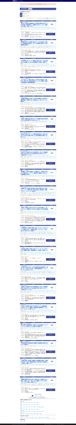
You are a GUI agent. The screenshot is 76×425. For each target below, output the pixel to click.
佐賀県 (24, 413)
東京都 (35, 404)
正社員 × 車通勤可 (46, 417)
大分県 (32, 413)
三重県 (21, 409)
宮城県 (29, 402)
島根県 (24, 411)
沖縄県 (41, 413)
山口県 (32, 411)
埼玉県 (29, 404)
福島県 (37, 402)
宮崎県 (35, 413)
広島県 (29, 411)
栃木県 (24, 404)
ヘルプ (55, 424)
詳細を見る (50, 52)
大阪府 (29, 409)
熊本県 (29, 413)
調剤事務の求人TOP (22, 6)
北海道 (21, 402)
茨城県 (21, 404)
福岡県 (21, 413)
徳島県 (35, 411)
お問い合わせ (58, 424)
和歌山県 (37, 409)
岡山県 (26, 411)
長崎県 (26, 413)
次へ (40, 395)
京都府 (26, 409)
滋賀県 (24, 409)
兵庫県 (32, 409)
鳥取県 (21, 411)
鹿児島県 (37, 413)
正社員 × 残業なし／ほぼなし (33, 417)
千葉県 (32, 404)
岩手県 (26, 402)
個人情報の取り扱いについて (50, 424)
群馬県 (26, 404)
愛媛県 (40, 411)
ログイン (62, 0)
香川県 (37, 411)
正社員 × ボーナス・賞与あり (24, 417)
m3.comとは (62, 424)
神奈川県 (37, 404)
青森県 (24, 402)
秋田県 (32, 402)
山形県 (35, 402)
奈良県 (35, 409)
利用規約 (45, 424)
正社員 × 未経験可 (40, 417)
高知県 (43, 411)
